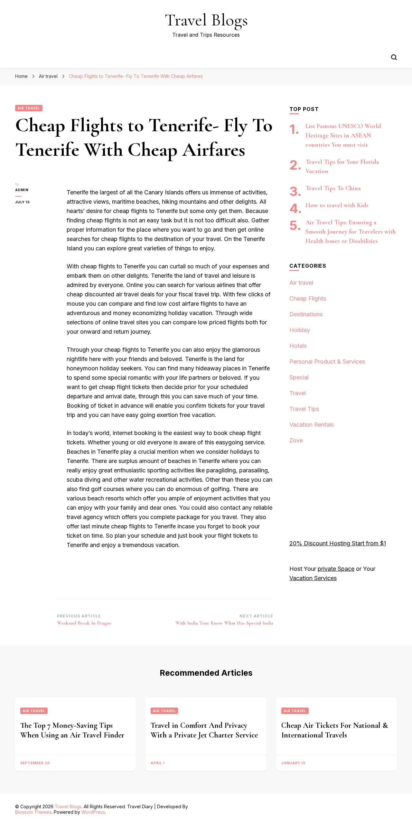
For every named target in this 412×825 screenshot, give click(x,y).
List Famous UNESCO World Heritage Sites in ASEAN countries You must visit (343, 135)
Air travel (28, 108)
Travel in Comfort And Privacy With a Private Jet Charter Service (204, 730)
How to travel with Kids (337, 205)
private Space (336, 568)
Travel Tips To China (333, 188)
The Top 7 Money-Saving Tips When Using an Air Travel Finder (72, 730)
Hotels (298, 345)
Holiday (299, 330)
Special (299, 377)
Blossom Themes (33, 812)
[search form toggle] (394, 57)
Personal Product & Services (327, 361)
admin (22, 190)
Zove (296, 440)
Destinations (306, 314)
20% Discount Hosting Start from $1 (337, 543)
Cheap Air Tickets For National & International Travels (334, 730)
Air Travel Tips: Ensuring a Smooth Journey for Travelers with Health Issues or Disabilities (350, 231)
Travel (297, 393)
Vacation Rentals (311, 424)
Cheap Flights (307, 298)
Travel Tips (304, 408)
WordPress (93, 812)
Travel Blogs (206, 19)
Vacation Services (313, 578)
